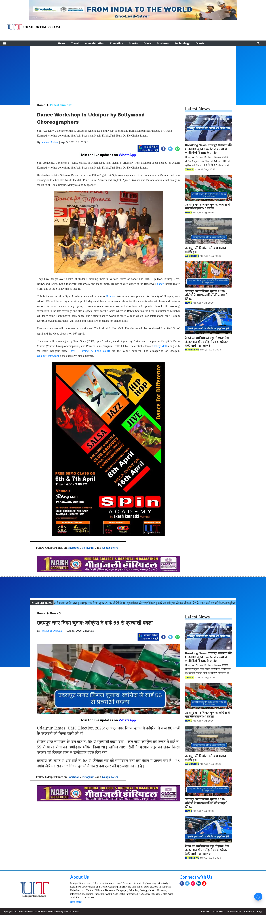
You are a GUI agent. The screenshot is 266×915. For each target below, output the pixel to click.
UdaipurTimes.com (48, 355)
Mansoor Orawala (52, 630)
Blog (259, 911)
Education (116, 43)
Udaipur (110, 296)
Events (199, 43)
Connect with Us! (197, 877)
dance (160, 283)
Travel (75, 43)
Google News (110, 547)
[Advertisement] (133, 71)
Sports (133, 43)
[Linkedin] (198, 883)
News (61, 43)
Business (163, 43)
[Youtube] (204, 883)
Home (41, 105)
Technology (182, 43)
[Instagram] (193, 883)
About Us (79, 877)
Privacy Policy (234, 911)
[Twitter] (187, 883)
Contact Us (218, 911)
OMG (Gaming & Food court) (90, 350)
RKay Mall (160, 346)
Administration (94, 43)
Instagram (88, 547)
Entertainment (61, 105)
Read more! (76, 902)
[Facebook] (182, 883)
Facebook (73, 547)
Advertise (249, 911)
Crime (147, 43)
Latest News (197, 108)
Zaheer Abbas (50, 142)
